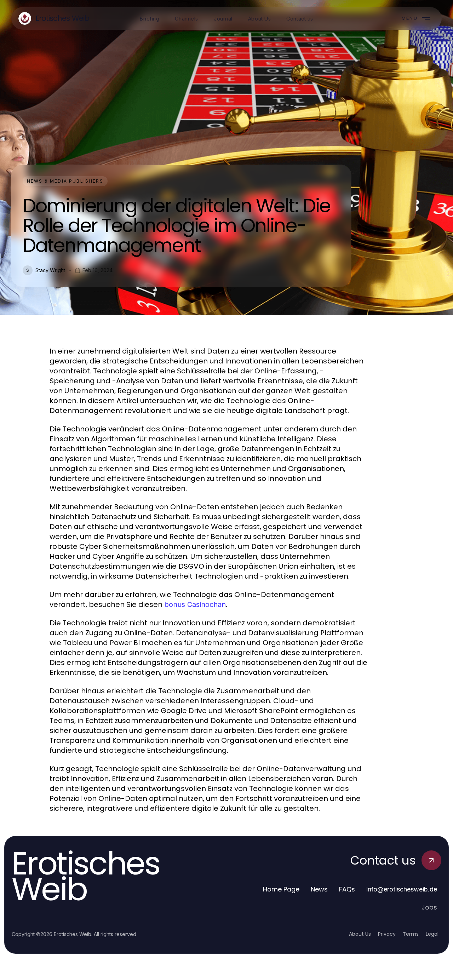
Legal (432, 933)
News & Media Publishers (65, 181)
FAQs (347, 889)
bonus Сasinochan (195, 604)
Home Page (281, 889)
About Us (360, 933)
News (319, 889)
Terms (411, 933)
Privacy (387, 933)
